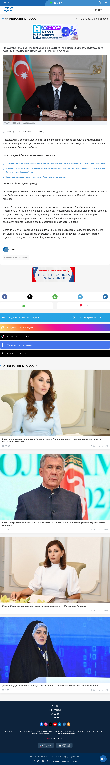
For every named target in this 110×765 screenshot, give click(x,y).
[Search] (99, 3)
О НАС (55, 706)
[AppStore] (64, 745)
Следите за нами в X (16, 353)
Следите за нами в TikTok (19, 336)
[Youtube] (55, 724)
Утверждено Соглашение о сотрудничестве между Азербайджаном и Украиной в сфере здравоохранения (55, 163)
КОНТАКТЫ (55, 710)
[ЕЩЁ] (106, 10)
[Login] (106, 2)
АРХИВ (55, 714)
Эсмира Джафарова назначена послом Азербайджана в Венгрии (36, 177)
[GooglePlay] (46, 745)
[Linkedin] (64, 724)
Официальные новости (94, 18)
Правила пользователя (39, 757)
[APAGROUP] (55, 738)
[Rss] (68, 724)
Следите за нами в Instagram (20, 328)
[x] (50, 724)
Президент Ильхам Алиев (15, 258)
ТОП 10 (55, 717)
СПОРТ (98, 10)
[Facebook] (41, 724)
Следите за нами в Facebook (20, 345)
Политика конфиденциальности (66, 757)
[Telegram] (59, 724)
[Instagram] (46, 724)
